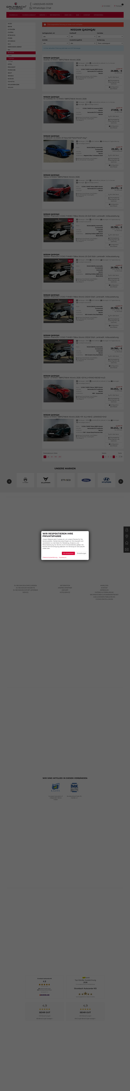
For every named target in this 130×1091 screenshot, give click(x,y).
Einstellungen (81, 553)
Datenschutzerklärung (50, 557)
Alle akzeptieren (68, 553)
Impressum (62, 557)
